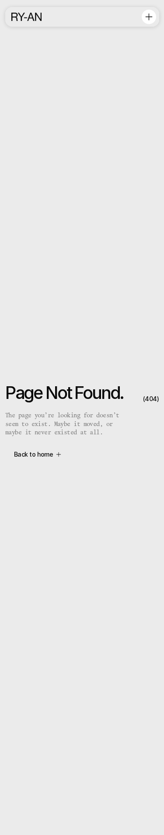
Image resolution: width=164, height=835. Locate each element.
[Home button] (26, 17)
